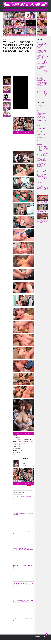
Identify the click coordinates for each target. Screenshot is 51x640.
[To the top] (46, 634)
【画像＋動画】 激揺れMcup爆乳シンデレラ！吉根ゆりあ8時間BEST (23, 514)
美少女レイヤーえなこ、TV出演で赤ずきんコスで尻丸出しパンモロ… (42, 221)
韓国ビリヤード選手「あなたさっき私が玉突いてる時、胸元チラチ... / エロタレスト (42, 125)
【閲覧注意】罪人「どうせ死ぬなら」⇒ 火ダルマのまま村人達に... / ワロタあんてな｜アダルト (42, 121)
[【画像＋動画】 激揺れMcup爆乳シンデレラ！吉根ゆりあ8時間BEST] (23, 522)
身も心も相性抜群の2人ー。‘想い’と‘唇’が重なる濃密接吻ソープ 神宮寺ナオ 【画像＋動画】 (23, 601)
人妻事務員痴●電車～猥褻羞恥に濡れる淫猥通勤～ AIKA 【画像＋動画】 (22, 497)
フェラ (25, 442)
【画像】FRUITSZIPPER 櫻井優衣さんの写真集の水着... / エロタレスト (42, 128)
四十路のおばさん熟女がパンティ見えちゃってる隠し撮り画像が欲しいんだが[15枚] (42, 159)
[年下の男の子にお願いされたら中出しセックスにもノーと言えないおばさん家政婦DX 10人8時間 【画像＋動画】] (23, 557)
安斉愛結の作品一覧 (25, 467)
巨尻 (19, 442)
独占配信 (26, 441)
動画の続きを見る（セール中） (23, 132)
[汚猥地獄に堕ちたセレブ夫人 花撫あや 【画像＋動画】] (23, 575)
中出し (22, 442)
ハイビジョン (21, 441)
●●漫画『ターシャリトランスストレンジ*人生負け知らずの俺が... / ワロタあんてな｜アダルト (42, 113)
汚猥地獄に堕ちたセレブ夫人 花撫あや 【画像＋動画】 (22, 566)
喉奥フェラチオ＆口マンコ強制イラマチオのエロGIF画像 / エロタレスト (42, 137)
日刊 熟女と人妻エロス (41, 636)
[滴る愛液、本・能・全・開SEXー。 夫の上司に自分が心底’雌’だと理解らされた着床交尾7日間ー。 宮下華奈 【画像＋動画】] (23, 627)
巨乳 (29, 441)
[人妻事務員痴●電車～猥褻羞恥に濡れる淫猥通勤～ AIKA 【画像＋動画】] (23, 505)
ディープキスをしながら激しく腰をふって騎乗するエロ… (42, 202)
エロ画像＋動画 (5, 39)
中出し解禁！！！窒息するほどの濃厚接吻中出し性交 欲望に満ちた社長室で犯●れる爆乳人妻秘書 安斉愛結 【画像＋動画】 (18, 46)
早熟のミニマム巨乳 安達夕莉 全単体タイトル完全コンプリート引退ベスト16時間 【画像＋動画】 (23, 584)
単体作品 (16, 442)
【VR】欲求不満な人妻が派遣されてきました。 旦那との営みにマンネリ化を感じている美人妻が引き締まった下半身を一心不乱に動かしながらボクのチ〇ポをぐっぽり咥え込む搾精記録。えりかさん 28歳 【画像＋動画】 (23, 531)
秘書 (32, 441)
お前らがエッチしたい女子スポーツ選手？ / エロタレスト (42, 131)
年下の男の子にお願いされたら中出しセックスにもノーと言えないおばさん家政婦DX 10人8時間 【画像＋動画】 (23, 549)
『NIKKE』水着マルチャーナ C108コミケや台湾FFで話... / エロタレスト (42, 134)
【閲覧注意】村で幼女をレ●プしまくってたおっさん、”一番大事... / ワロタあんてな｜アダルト (42, 106)
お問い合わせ (5, 637)
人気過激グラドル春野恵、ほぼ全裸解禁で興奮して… (42, 211)
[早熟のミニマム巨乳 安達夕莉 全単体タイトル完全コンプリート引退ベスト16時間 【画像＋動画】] (23, 592)
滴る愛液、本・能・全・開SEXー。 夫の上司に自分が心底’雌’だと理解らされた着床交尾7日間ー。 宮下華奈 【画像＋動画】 (23, 618)
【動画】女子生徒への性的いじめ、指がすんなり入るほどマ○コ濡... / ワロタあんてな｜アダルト (42, 117)
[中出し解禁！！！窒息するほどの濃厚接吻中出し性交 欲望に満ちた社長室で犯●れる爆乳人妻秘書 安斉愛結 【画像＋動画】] (18, 65)
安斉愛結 (18, 444)
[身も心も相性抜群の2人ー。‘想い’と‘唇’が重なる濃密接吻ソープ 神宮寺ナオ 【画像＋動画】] (23, 609)
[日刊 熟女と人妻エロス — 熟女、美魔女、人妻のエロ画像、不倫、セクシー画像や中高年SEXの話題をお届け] (25, 4)
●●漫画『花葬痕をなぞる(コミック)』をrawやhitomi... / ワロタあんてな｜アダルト (42, 110)
